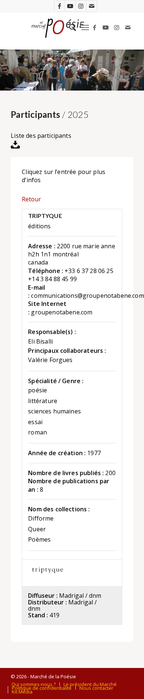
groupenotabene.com (61, 312)
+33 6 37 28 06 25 (89, 271)
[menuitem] (69, 27)
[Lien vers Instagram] (81, 5)
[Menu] (85, 27)
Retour (31, 199)
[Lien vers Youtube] (70, 5)
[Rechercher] (69, 27)
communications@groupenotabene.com (87, 295)
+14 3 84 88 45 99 (52, 279)
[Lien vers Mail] (91, 5)
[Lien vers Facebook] (59, 5)
